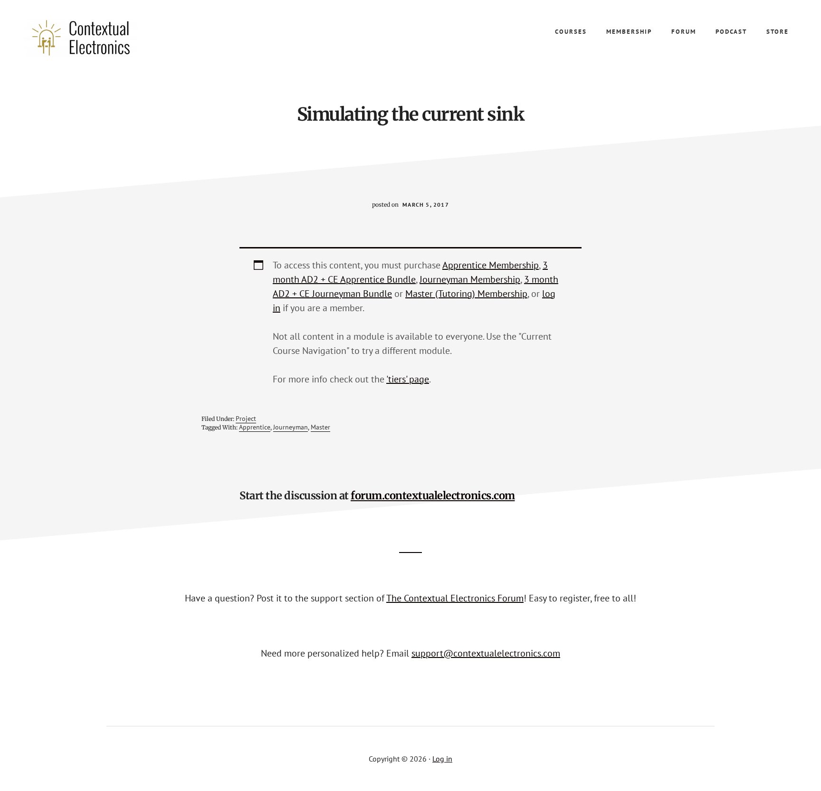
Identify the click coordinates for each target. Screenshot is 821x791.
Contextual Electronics (95, 38)
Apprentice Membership (490, 265)
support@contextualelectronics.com (485, 653)
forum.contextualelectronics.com (433, 495)
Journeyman (290, 427)
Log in (442, 758)
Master (320, 427)
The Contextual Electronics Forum (455, 598)
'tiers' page (407, 379)
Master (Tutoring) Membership (466, 293)
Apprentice (254, 427)
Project (246, 418)
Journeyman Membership (470, 279)
